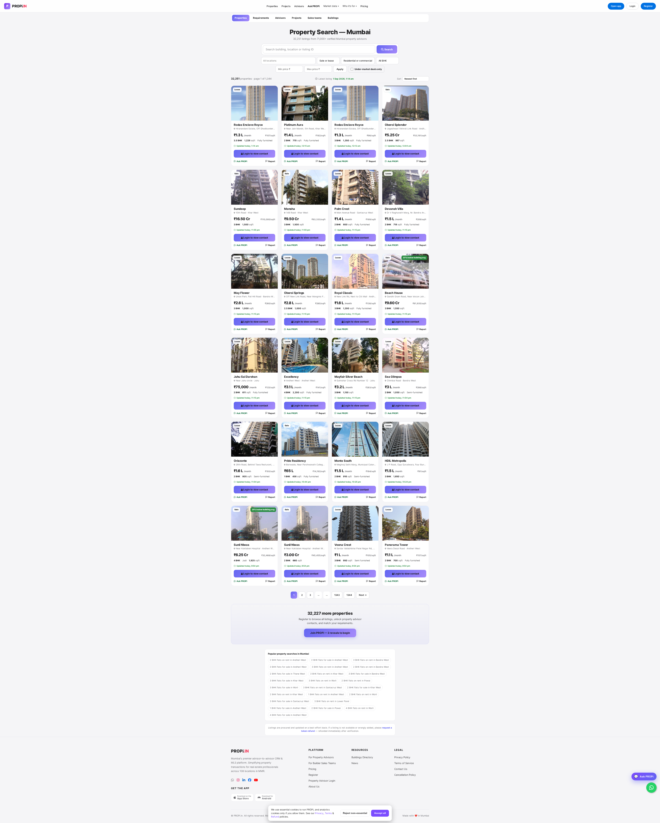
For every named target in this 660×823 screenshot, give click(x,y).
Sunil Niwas (241, 544)
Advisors (299, 6)
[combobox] (288, 60)
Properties (272, 6)
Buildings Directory (362, 757)
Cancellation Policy (405, 774)
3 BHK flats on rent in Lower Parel (331, 701)
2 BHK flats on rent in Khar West (286, 694)
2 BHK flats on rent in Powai (356, 680)
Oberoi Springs (294, 293)
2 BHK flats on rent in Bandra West (371, 667)
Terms (328, 813)
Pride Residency (295, 460)
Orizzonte (240, 460)
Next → (363, 595)
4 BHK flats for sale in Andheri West (288, 715)
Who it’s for (350, 6)
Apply (340, 69)
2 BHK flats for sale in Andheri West (329, 660)
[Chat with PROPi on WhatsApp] (651, 787)
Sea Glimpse (393, 376)
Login (632, 6)
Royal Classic (343, 293)
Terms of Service (404, 763)
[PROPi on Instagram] (238, 780)
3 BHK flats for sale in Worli (284, 687)
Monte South (343, 460)
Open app (616, 6)
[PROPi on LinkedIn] (243, 780)
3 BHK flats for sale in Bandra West (367, 673)
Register (648, 6)
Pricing (364, 6)
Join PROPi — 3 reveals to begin (330, 632)
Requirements (261, 17)
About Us (314, 786)
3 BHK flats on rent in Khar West (326, 673)
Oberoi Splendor (396, 124)
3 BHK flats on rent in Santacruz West (322, 687)
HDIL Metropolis (395, 460)
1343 (337, 595)
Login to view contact (255, 153)
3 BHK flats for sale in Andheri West (288, 667)
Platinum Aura (293, 124)
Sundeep (240, 209)
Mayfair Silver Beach (348, 376)
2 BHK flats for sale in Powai (326, 708)
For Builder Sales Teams (322, 763)
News (354, 763)
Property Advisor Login (322, 780)
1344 (349, 595)
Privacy (319, 813)
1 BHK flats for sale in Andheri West (288, 708)
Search (388, 49)
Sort (399, 79)
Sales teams (315, 17)
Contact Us (400, 768)
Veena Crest (342, 544)
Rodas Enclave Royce (248, 124)
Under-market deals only (368, 69)
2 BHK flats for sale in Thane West (287, 673)
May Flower (242, 293)
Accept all (380, 813)
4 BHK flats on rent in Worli (359, 708)
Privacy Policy (402, 757)
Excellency (291, 376)
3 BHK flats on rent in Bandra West (371, 660)
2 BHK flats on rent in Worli (363, 694)
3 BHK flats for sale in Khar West (287, 680)
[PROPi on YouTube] (256, 780)
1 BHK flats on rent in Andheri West (326, 694)
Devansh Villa (394, 209)
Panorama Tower (396, 544)
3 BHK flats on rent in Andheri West (330, 667)
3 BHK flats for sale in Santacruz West (289, 701)
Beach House (394, 293)
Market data (331, 6)
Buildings (333, 17)
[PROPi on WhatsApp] (232, 780)
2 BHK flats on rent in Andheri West (288, 660)
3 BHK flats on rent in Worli (322, 680)
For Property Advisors (321, 757)
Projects (286, 6)
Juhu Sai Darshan (245, 376)
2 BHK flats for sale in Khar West (364, 687)
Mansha (289, 209)
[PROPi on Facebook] (249, 780)
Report (271, 161)
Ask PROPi (314, 6)
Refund (275, 816)
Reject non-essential (355, 813)
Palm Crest (341, 209)
